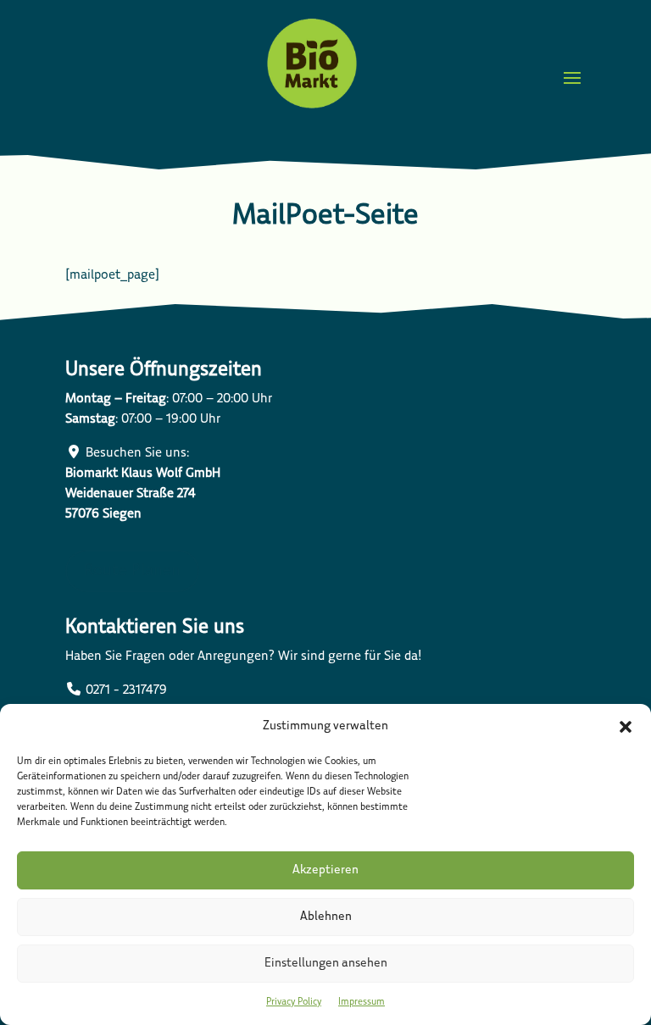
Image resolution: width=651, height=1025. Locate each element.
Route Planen (132, 570)
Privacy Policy (293, 1002)
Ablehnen (326, 917)
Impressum (361, 1002)
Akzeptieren (325, 870)
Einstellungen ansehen (325, 963)
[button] (625, 726)
